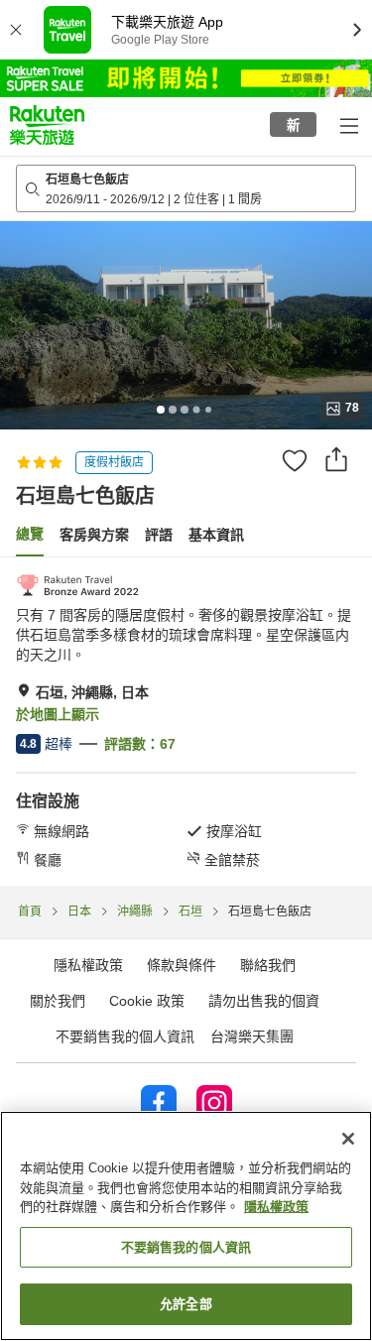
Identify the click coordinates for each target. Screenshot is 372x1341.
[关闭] (348, 1138)
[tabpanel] (186, 721)
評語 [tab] (159, 535)
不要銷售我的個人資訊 (125, 1036)
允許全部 (186, 1303)
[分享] (336, 459)
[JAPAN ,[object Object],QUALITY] (77, 585)
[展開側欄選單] (348, 125)
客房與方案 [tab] (94, 535)
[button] (47, 125)
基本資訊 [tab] (216, 535)
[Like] (295, 460)
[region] (186, 1226)
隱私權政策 (276, 1206)
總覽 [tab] (30, 534)
